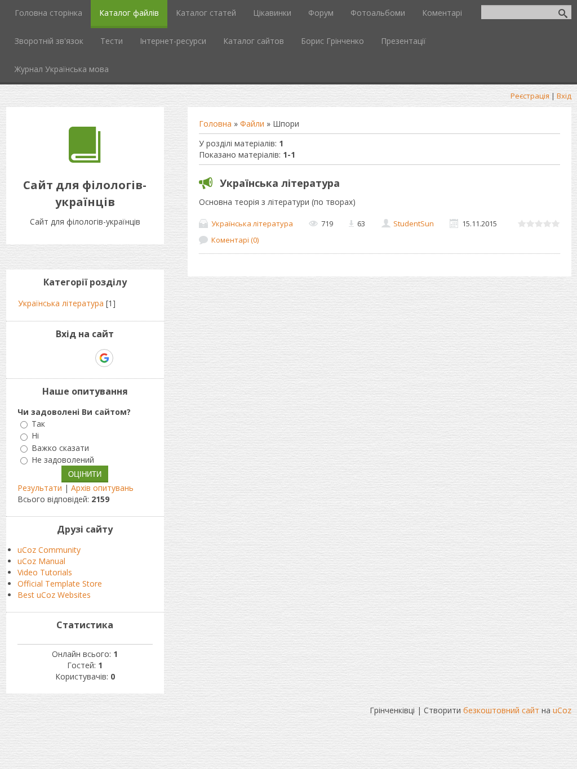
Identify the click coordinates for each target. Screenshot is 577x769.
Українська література (280, 183)
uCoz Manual (41, 561)
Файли (252, 123)
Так (38, 423)
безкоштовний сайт (501, 710)
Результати (39, 487)
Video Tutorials (44, 572)
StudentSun (413, 223)
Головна (215, 123)
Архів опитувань (102, 487)
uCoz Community (49, 549)
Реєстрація (530, 96)
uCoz (562, 710)
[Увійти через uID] (65, 358)
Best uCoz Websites (54, 594)
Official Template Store (59, 583)
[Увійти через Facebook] (84, 358)
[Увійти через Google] (104, 358)
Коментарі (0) (235, 240)
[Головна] (85, 159)
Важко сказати (60, 447)
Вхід (564, 96)
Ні (35, 436)
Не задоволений (63, 459)
